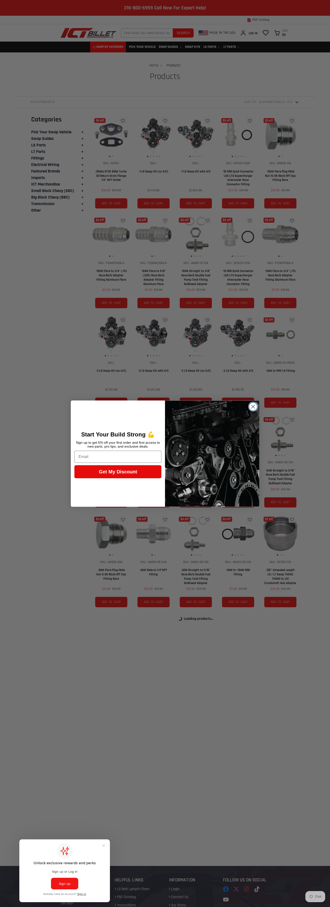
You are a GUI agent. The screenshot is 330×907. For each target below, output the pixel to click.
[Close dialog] (253, 406)
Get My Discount (118, 471)
